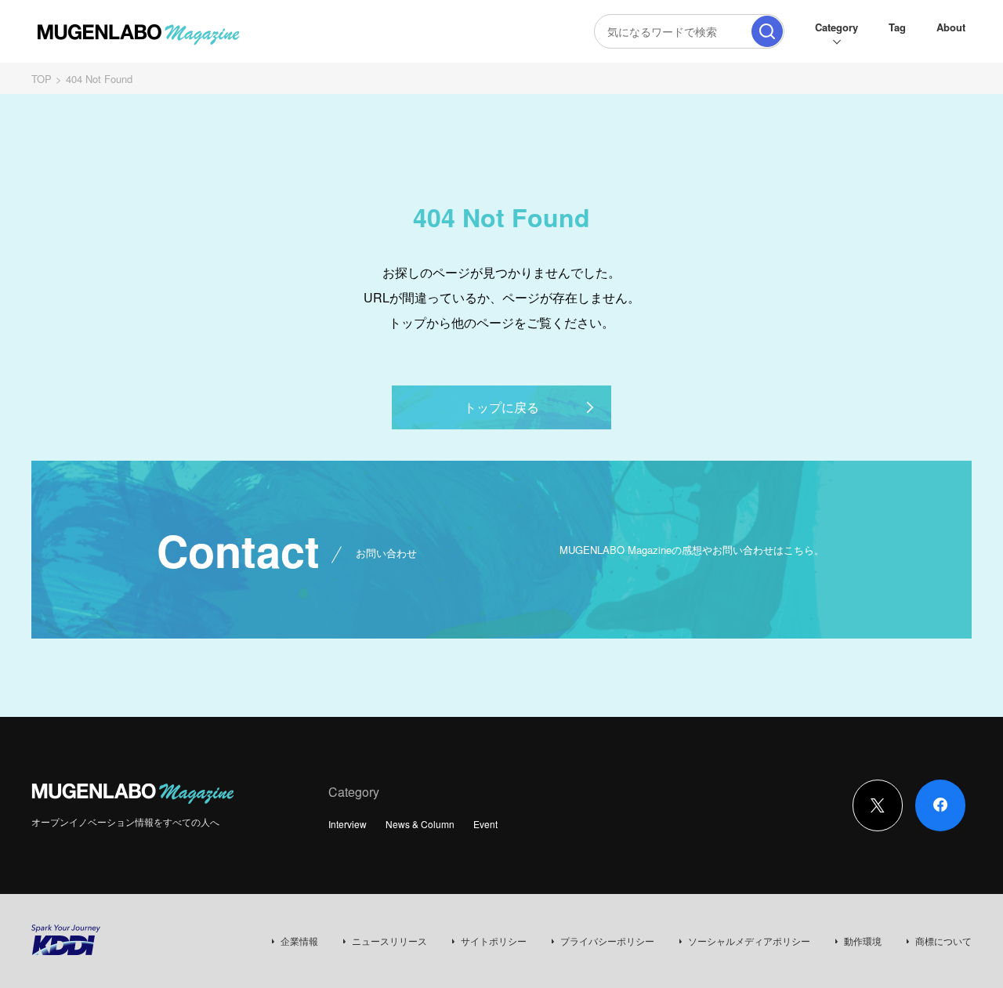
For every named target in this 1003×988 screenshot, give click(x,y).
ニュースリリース (389, 940)
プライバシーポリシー (607, 940)
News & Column (420, 824)
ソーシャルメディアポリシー (749, 940)
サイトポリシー (494, 940)
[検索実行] (767, 31)
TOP (41, 78)
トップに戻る (501, 407)
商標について (943, 940)
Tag (897, 27)
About (950, 27)
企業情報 (299, 940)
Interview (347, 824)
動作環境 (863, 940)
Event (485, 824)
